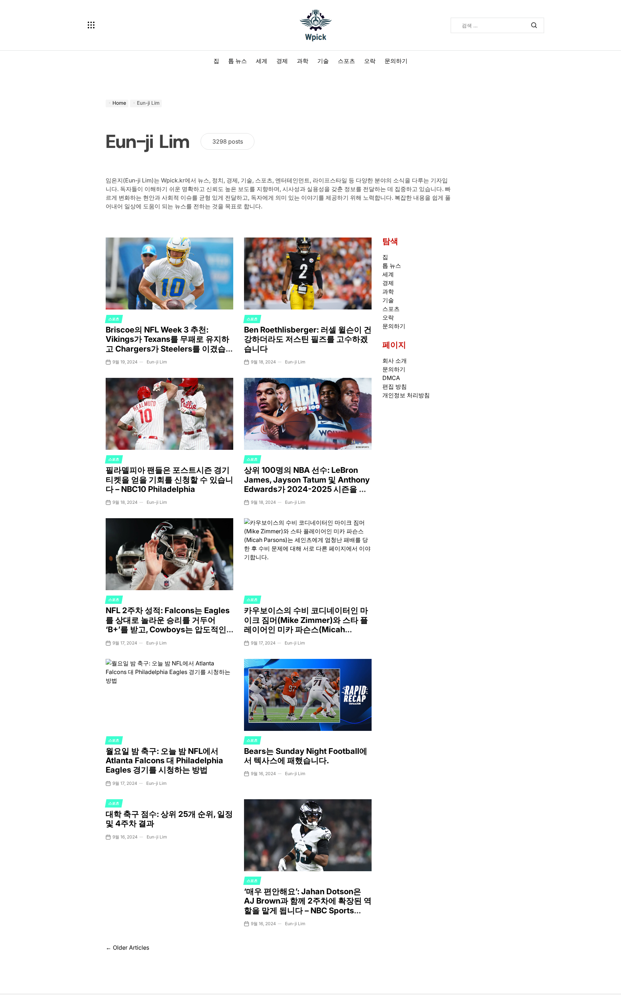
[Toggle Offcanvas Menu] (91, 25)
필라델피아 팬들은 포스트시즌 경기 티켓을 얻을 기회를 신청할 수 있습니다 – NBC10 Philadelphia (169, 479)
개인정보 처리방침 (406, 395)
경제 (282, 60)
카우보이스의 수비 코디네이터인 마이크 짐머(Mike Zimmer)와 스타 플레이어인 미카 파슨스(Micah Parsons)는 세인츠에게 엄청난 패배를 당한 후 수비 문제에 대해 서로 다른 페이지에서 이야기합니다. (307, 634)
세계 (261, 60)
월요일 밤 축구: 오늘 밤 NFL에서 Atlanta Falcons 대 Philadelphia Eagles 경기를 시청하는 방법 (164, 760)
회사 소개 (394, 360)
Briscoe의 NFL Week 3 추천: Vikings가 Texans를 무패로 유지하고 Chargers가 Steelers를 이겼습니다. (167, 344)
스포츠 (346, 60)
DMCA (391, 377)
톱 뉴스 (237, 60)
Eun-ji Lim (157, 362)
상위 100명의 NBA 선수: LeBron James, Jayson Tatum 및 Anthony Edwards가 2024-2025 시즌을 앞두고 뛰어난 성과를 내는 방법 (307, 484)
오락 (370, 60)
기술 (323, 60)
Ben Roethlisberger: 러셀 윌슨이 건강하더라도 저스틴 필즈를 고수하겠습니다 (308, 339)
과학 (302, 60)
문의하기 (396, 60)
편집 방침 (394, 386)
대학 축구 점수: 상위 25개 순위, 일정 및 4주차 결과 (169, 818)
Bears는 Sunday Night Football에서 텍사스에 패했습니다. (305, 755)
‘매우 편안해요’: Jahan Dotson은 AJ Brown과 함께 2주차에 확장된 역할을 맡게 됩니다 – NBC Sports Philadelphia (308, 905)
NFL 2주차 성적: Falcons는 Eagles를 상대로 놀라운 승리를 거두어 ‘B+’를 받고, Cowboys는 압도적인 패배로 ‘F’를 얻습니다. (168, 624)
